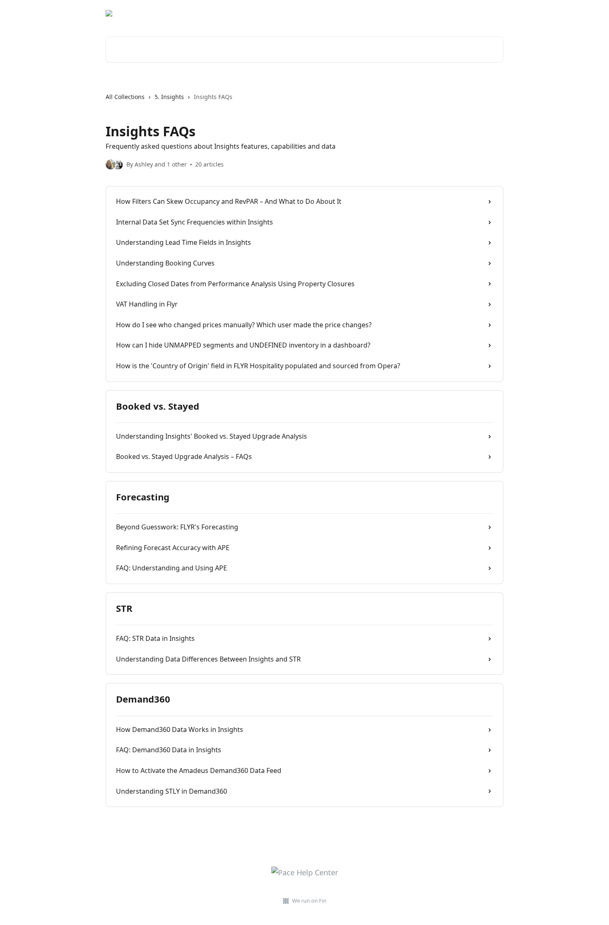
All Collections (125, 97)
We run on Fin (309, 900)
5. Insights (169, 97)
